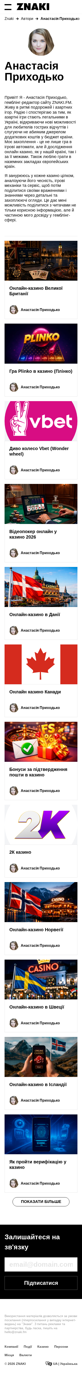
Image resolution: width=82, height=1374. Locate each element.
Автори (27, 19)
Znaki (9, 19)
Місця (9, 1355)
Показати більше (41, 1201)
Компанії (11, 1346)
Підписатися (41, 1283)
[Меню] (8, 7)
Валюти (25, 1355)
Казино (43, 1346)
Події (28, 1346)
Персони (61, 1346)
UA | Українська (64, 1364)
